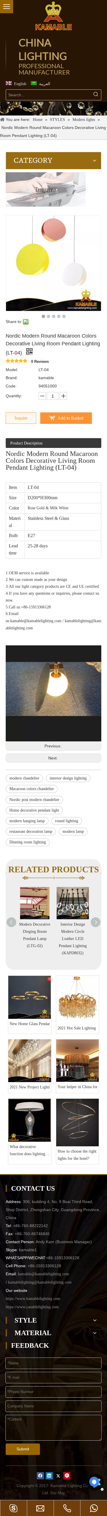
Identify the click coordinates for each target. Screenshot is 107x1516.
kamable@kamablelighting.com (35, 621)
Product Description (26, 443)
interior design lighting (68, 778)
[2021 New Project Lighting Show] (29, 1060)
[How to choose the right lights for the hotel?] (77, 1123)
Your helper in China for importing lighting (78, 1087)
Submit (23, 1449)
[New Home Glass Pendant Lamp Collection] (29, 997)
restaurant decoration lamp (30, 831)
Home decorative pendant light (34, 810)
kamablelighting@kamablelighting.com (40, 1282)
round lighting (66, 821)
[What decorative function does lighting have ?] (29, 1120)
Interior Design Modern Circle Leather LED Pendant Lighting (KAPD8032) (73, 938)
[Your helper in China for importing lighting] (77, 1060)
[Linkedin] (49, 1475)
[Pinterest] (66, 1475)
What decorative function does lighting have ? (27, 1151)
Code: (11, 386)
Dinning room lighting (27, 842)
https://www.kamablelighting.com (33, 1298)
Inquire (21, 418)
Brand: (12, 377)
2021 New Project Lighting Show (30, 1087)
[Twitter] (58, 1475)
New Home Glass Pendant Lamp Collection (30, 1024)
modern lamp (73, 831)
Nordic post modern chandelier (34, 800)
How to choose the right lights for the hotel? (77, 1155)
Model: (12, 369)
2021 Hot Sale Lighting (77, 1028)
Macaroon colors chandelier (31, 789)
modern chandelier (24, 778)
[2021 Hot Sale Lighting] (77, 999)
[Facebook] (40, 1475)
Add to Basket (70, 418)
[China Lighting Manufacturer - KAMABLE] (53, 15)
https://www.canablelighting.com (32, 1307)
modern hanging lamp (27, 821)
